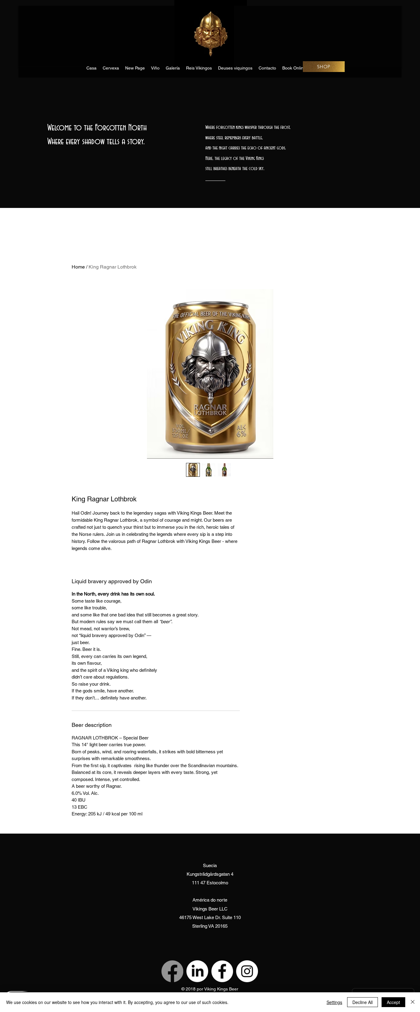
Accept (393, 1002)
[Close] (412, 1002)
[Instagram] (247, 971)
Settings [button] (334, 1002)
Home (78, 267)
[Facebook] (172, 971)
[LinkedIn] (197, 971)
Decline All (362, 1002)
